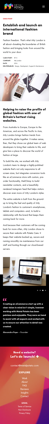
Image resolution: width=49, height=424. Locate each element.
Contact (25, 396)
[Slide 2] (40, 290)
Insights (24, 392)
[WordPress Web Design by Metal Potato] (14, 6)
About (25, 382)
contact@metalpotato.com (25, 365)
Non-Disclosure (24, 409)
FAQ (24, 385)
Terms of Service (24, 406)
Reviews (24, 389)
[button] (43, 6)
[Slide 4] (45, 290)
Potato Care (32, 233)
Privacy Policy (24, 413)
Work (24, 378)
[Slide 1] (37, 290)
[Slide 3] (43, 290)
